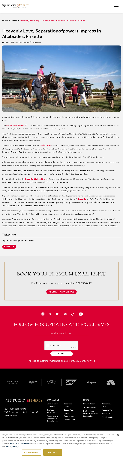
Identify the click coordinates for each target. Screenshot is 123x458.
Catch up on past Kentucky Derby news (71, 360)
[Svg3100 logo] (111, 382)
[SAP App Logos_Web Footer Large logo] (71, 382)
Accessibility (107, 410)
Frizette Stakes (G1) (35, 179)
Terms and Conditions (20, 443)
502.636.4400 (10, 415)
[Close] (118, 435)
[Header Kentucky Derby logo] (15, 6)
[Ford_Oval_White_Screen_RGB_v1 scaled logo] (51, 382)
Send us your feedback (52, 405)
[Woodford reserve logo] (12, 382)
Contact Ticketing (51, 411)
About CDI (106, 414)
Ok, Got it (52, 452)
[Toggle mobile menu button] (116, 6)
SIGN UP (9, 246)
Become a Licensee (68, 405)
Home (5, 20)
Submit (61, 353)
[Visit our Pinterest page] (65, 314)
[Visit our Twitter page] (50, 314)
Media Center (69, 420)
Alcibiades (45, 145)
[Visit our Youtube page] (80, 314)
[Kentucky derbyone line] (23, 401)
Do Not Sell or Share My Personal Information (90, 413)
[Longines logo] (32, 382)
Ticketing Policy (89, 407)
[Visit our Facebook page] (43, 314)
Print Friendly (107, 417)
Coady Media (69, 410)
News (14, 20)
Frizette (82, 199)
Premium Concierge (62, 292)
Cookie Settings (31, 452)
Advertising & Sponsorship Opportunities (52, 418)
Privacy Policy (89, 404)
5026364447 (84, 283)
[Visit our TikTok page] (72, 314)
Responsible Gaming (107, 405)
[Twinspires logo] (91, 382)
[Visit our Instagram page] (58, 314)
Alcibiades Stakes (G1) (17, 125)
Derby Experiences (69, 415)
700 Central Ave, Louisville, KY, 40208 (21, 412)
